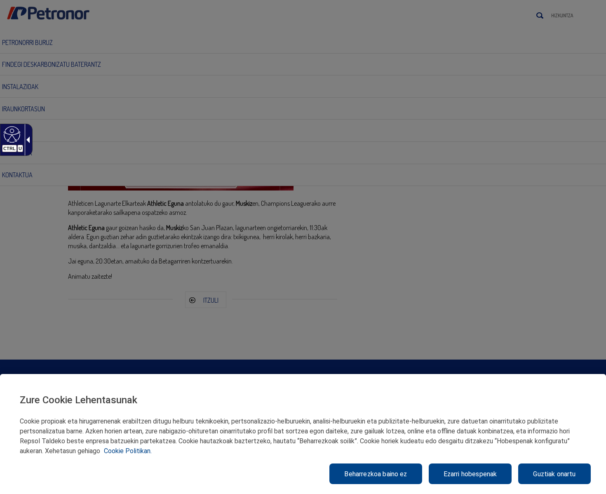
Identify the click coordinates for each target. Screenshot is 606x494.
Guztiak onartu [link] (554, 474)
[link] (10, 134)
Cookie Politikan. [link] (128, 451)
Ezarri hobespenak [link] (470, 474)
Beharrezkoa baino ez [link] (375, 474)
